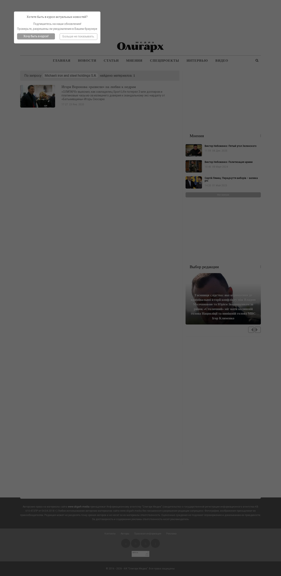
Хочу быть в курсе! (36, 36)
